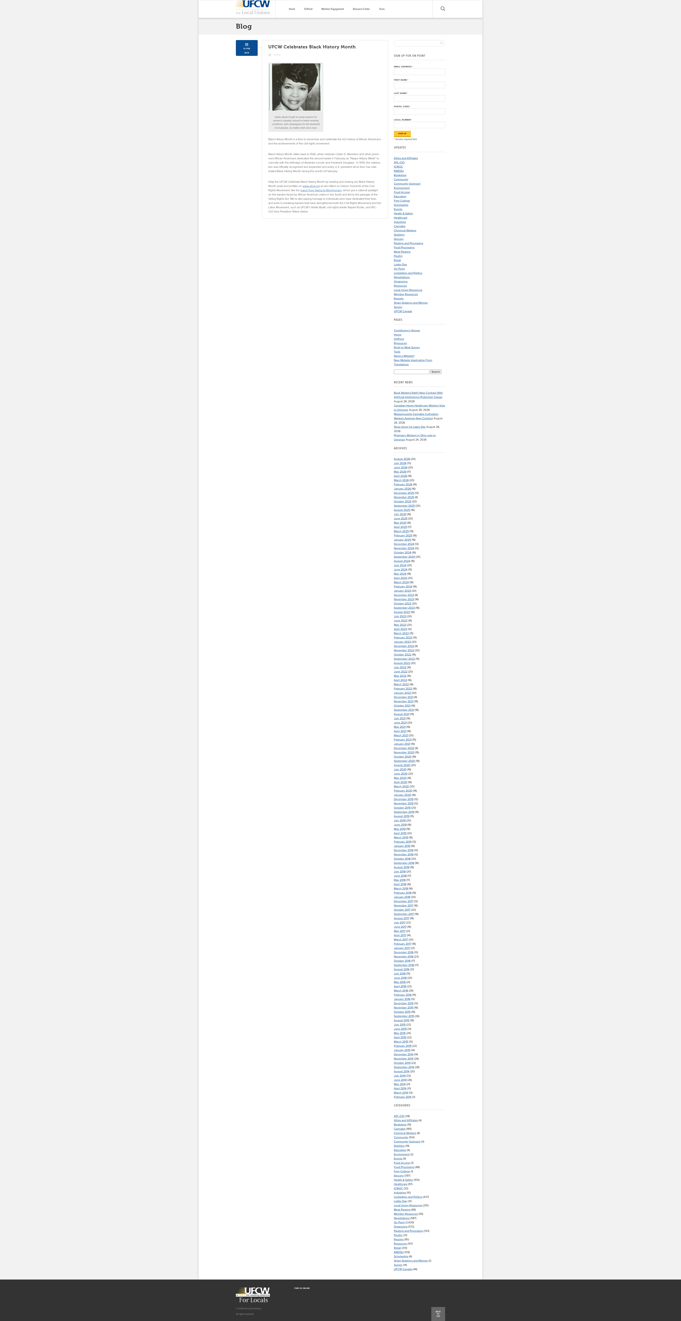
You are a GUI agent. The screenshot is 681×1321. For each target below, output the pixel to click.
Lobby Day (400, 264)
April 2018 (400, 884)
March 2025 (401, 531)
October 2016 (402, 961)
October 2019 (402, 808)
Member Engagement (333, 9)
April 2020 (400, 782)
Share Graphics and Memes (411, 303)
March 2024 (401, 582)
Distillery (399, 235)
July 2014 (400, 1075)
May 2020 (400, 778)
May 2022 (400, 676)
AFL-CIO (399, 162)
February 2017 (402, 944)
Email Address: (403, 67)
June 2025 (400, 518)
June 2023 (400, 620)
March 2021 (401, 735)
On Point (399, 269)
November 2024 (404, 548)
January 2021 (402, 744)
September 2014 (404, 1067)
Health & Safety (403, 213)
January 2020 (402, 795)
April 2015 (400, 1037)
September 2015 (404, 1016)
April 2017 (400, 935)
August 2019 (401, 816)
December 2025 (404, 493)
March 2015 (401, 1041)
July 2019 (400, 820)
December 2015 (403, 1003)
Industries (400, 222)
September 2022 (404, 659)
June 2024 (400, 569)
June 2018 (400, 876)
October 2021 (402, 705)
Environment (402, 188)
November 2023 (404, 599)
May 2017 (399, 931)
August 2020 (402, 765)
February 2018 (402, 893)
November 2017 (403, 905)
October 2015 (402, 1012)
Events (398, 209)
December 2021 (403, 697)
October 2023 (402, 603)
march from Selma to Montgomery (321, 190)
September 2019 (404, 812)
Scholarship (401, 205)
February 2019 (402, 842)
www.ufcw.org (311, 186)
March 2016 (401, 990)
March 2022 (401, 684)
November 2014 (403, 1058)
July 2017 (399, 922)
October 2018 (402, 859)
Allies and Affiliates (406, 158)
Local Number (403, 120)
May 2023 (400, 625)
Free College (402, 201)
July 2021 (400, 718)
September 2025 (404, 506)
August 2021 (401, 714)
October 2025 (402, 501)
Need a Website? (404, 356)
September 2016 (404, 965)
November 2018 (403, 854)
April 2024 (400, 578)
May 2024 (400, 574)
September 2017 (404, 914)
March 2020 (401, 786)
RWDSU (399, 171)
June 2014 (400, 1080)
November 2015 (403, 1007)
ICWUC (398, 167)
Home (292, 9)
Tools (382, 9)
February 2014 (402, 1097)
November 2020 (404, 752)
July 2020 (400, 769)
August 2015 (401, 1020)
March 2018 (401, 888)
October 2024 (402, 552)
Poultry (398, 256)
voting (277, 54)
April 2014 (400, 1088)
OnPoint (308, 9)
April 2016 (400, 986)
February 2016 (402, 995)
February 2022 (403, 688)
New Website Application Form (413, 360)
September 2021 (404, 710)
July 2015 (400, 1024)
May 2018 (400, 880)
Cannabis (399, 226)
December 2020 (404, 748)
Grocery (399, 239)
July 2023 (400, 616)
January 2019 (402, 846)
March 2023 (401, 633)
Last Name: (401, 93)
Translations (401, 364)
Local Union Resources (408, 290)
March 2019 (401, 837)
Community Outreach (407, 184)
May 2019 (400, 829)
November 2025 (404, 497)
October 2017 (402, 910)
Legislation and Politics (408, 273)
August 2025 (402, 510)
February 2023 (403, 637)
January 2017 (402, 948)
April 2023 (400, 629)
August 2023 (402, 612)
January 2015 (402, 1050)
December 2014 (403, 1054)
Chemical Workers (405, 230)
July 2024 (400, 565)
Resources (400, 286)
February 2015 (402, 1046)
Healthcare (400, 218)
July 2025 (400, 514)
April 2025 (400, 527)
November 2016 (403, 956)
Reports (398, 298)
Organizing (401, 281)
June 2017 (400, 927)
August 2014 (401, 1071)
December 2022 (404, 646)
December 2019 (403, 799)
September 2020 (404, 761)
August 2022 (402, 663)
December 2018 (403, 850)
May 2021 (400, 727)
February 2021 (402, 739)
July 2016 (400, 973)
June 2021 (400, 722)
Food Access (402, 192)
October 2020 (402, 757)
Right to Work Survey (407, 347)
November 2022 (404, 650)
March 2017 (401, 939)
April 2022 (400, 680)
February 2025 (403, 535)
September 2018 (404, 863)
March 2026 (401, 480)
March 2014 (401, 1093)
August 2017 (401, 918)
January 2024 (402, 591)
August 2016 (401, 969)
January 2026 (402, 489)
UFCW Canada (403, 311)
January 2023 (402, 642)
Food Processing (404, 247)
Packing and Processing (408, 243)
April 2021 (400, 731)
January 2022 (402, 693)
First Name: (401, 80)
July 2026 (400, 463)
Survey (398, 307)
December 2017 (403, 901)
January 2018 (402, 897)
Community (401, 179)
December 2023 (404, 595)
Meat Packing (402, 252)
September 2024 (404, 557)
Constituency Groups (407, 330)
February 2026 (403, 484)
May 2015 (400, 1033)
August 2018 (401, 867)
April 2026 (400, 476)
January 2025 (402, 540)
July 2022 (400, 667)
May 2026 (400, 472)
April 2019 (400, 833)
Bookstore (400, 175)
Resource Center (361, 9)
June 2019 (400, 825)
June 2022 (400, 671)
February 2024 (403, 586)
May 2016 (400, 982)
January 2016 (402, 999)
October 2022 (402, 654)
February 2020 (403, 791)
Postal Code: (402, 106)
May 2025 (400, 523)
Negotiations (402, 277)
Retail (397, 260)
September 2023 (404, 608)
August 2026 (402, 459)
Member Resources (406, 294)
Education (400, 196)
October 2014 (402, 1063)
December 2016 (403, 952)
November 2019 (403, 803)
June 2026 (400, 467)
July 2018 (400, 871)
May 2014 (400, 1084)
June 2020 (401, 774)
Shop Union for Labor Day (410, 427)
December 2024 (404, 544)
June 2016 (400, 978)
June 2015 (400, 1029)
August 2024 (402, 561)
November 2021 (403, 701)
